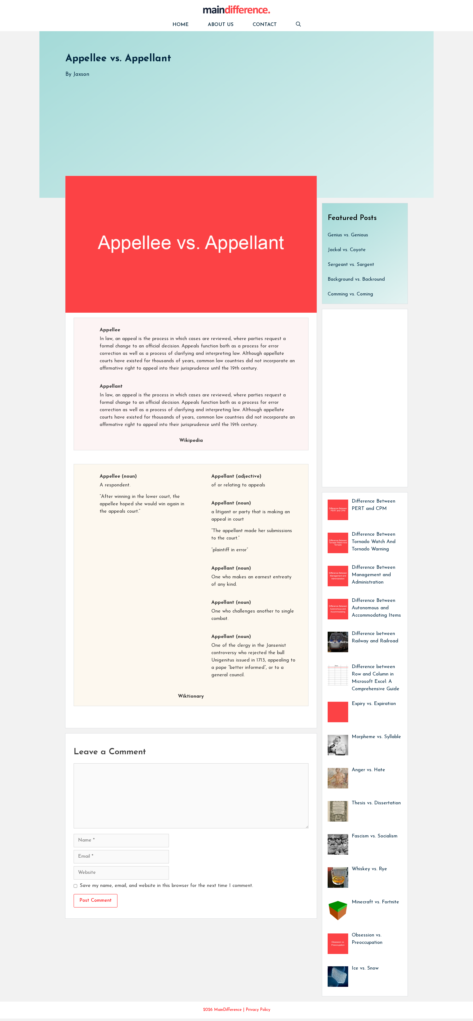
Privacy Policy (258, 1010)
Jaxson (81, 74)
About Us (220, 24)
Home (180, 24)
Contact (265, 24)
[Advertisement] (229, 121)
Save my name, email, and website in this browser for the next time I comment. (166, 885)
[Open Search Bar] (298, 25)
